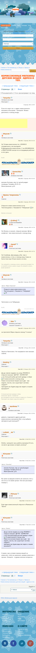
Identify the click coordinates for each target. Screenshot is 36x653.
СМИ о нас (21, 633)
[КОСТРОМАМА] (15, 10)
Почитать (5, 614)
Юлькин (6, 454)
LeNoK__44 (8, 432)
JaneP (13, 244)
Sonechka (16, 172)
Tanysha (6, 98)
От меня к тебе (6, 629)
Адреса (4, 616)
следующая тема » (26, 86)
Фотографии (21, 616)
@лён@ (14, 220)
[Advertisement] (13, 124)
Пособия (4, 620)
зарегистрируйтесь (18, 33)
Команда (20, 631)
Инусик (6, 134)
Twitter (22, 643)
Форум (19, 614)
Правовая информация (24, 635)
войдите (28, 31)
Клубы (19, 618)
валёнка (13, 406)
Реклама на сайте (23, 629)
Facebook (13, 643)
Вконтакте (5, 643)
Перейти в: (32, 586)
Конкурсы (5, 618)
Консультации (6, 631)
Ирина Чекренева (11, 195)
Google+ (30, 643)
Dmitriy (6, 362)
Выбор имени (6, 635)
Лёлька (14, 494)
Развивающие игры (7, 637)
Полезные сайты (7, 633)
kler (12, 321)
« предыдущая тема (10, 86)
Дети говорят (21, 620)
